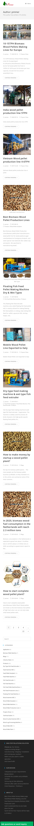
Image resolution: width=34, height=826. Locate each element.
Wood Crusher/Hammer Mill (11, 719)
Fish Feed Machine (8, 683)
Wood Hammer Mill (8, 697)
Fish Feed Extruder (8, 680)
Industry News (7, 660)
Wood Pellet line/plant (16, 226)
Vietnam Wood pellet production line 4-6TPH (16, 160)
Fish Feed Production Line (10, 690)
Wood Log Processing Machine (11, 722)
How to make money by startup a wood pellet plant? (16, 457)
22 (23, 631)
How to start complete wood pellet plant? (16, 592)
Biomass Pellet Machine (9, 653)
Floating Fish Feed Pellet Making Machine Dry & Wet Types (16, 289)
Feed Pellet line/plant (10, 404)
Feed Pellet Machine (22, 404)
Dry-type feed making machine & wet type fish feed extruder (17, 394)
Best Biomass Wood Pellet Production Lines (16, 218)
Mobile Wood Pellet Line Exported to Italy (15, 346)
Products (7, 226)
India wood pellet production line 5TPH (15, 111)
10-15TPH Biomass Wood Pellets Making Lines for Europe (15, 46)
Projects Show (24, 54)
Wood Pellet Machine (9, 704)
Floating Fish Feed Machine (10, 694)
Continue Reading (10, 77)
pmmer (7, 54)
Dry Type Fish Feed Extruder (11, 666)
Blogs (22, 465)
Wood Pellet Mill (7, 726)
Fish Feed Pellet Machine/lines (12, 299)
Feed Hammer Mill (8, 670)
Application (6, 649)
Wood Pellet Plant (8, 729)
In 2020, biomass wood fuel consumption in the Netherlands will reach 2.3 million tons (17, 525)
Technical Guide (7, 715)
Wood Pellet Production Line (11, 708)
